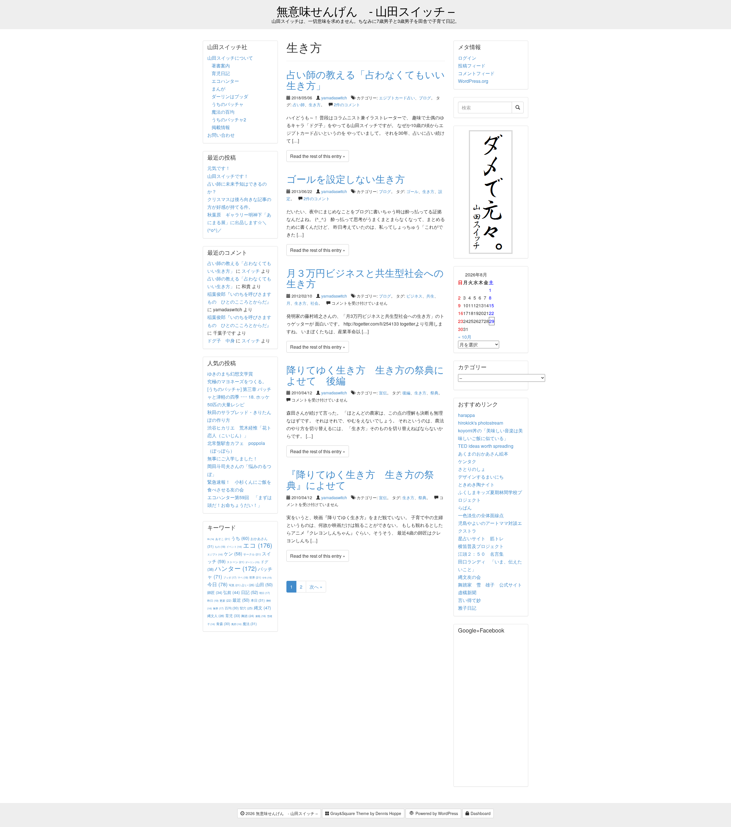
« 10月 (464, 337)
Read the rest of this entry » (317, 156)
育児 (232, 615)
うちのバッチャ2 (229, 119)
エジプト (215, 554)
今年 (267, 577)
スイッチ (251, 271)
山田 (264, 584)
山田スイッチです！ (227, 176)
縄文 (262, 608)
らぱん (465, 507)
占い (248, 585)
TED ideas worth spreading (485, 446)
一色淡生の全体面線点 (481, 515)
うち (240, 538)
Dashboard (480, 813)
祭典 (434, 393)
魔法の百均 (223, 112)
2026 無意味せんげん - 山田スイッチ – (281, 813)
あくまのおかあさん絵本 (483, 453)
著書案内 (221, 65)
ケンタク (467, 461)
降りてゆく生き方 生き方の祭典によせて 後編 (365, 374)
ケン (233, 553)
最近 (241, 600)
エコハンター (225, 81)
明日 (264, 593)
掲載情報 (221, 127)
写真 (234, 585)
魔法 (250, 623)
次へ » (316, 586)
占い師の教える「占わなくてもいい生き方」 (365, 79)
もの (220, 547)
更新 (225, 600)
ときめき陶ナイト (476, 484)
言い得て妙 (469, 600)
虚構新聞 (467, 592)
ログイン (467, 58)
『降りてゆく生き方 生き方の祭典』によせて (360, 479)
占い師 (299, 104)
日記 (249, 592)
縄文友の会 (469, 577)
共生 (430, 296)
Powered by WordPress (436, 813)
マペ (243, 577)
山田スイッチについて (230, 58)
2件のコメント (347, 104)
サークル (252, 554)
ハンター (236, 568)
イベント (234, 546)
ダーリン (252, 562)
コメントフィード (476, 73)
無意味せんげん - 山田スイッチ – (365, 10)
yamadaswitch (334, 98)
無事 (218, 608)
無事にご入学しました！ (232, 458)
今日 (217, 584)
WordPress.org (473, 81)
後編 (406, 393)
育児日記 (221, 73)
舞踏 (247, 616)
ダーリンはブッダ (230, 96)
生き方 (315, 104)
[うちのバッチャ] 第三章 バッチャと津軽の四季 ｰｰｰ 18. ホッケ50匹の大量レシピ (239, 397)
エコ (257, 545)
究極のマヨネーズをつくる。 (237, 381)
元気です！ (218, 168)
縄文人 (215, 615)
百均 (232, 607)
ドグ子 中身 (221, 340)
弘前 (231, 592)
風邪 (236, 624)
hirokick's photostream (480, 422)
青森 (223, 623)
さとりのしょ (471, 469)
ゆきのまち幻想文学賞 (230, 373)
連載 (260, 616)
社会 (314, 303)
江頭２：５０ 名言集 (481, 554)
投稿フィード (471, 65)
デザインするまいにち (481, 476)
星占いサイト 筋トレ (481, 538)
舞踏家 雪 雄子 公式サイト (490, 584)
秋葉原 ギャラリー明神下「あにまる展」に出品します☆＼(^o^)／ (239, 222)
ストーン (235, 562)
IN (210, 539)
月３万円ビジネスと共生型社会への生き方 (365, 278)
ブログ (425, 98)
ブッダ (229, 577)
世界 (255, 577)
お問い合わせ (221, 135)
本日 (258, 600)
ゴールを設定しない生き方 (345, 179)
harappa (466, 415)
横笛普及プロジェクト (481, 546)
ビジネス (414, 296)
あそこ (222, 539)
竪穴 (246, 608)
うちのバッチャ (228, 104)
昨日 (212, 601)
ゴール (412, 191)
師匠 (214, 592)
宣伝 (383, 393)
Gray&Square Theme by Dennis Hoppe (365, 813)
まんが (218, 88)
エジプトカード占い (397, 98)
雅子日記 (467, 608)
